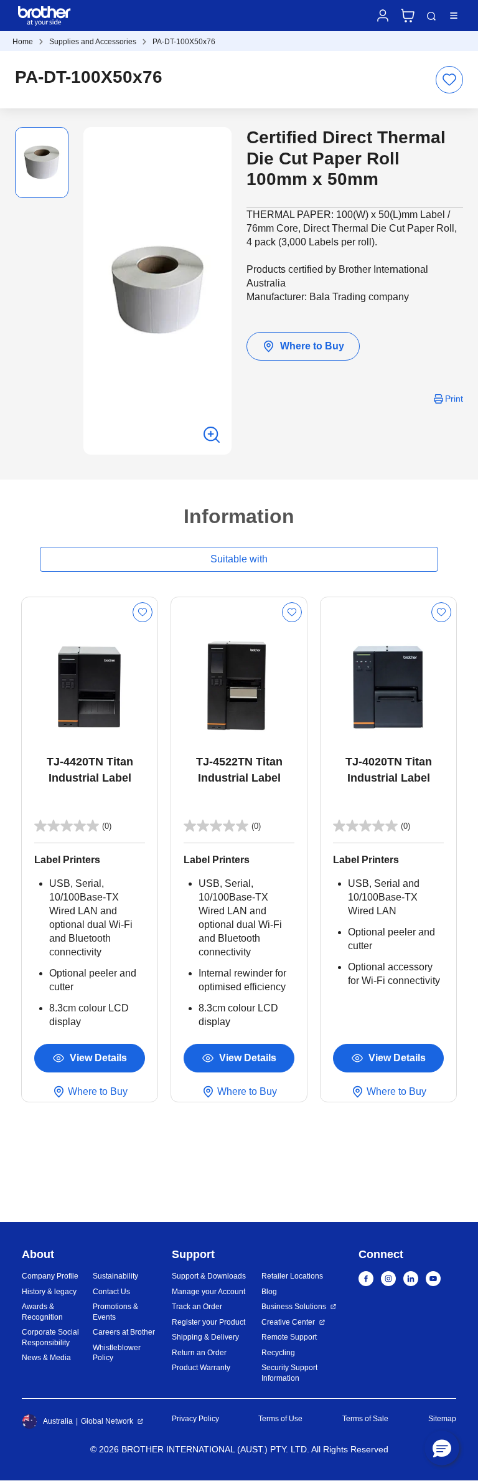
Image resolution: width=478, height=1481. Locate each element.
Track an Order (197, 1306)
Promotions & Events (115, 1312)
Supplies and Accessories (92, 41)
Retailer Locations (292, 1276)
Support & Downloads (209, 1276)
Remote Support (289, 1337)
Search (431, 16)
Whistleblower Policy (117, 1353)
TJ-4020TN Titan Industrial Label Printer (388, 770)
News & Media (46, 1357)
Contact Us (111, 1291)
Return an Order (199, 1352)
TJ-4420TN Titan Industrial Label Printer (90, 770)
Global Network (107, 1421)
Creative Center (288, 1322)
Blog (269, 1291)
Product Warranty (201, 1367)
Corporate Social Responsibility (50, 1337)
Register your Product (208, 1322)
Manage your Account (208, 1291)
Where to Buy (312, 346)
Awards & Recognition (42, 1312)
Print (454, 399)
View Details (98, 1058)
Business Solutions (293, 1306)
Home (22, 41)
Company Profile (50, 1276)
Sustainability (115, 1276)
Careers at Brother (124, 1332)
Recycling (278, 1352)
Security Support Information (289, 1373)
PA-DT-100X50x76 (183, 41)
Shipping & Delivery (205, 1337)
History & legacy (49, 1291)
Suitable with (239, 559)
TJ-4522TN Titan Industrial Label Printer (239, 770)
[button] (441, 1448)
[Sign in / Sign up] (382, 15)
